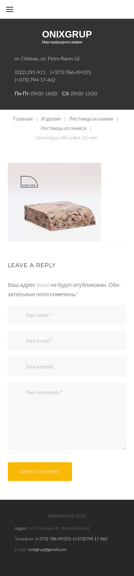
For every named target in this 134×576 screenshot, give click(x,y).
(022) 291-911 (30, 72)
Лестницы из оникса (63, 128)
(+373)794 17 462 (90, 538)
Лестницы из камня (91, 119)
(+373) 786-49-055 (70, 72)
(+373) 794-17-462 (35, 80)
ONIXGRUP (67, 34)
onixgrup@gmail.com (47, 549)
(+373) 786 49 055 (53, 538)
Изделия (51, 119)
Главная (23, 119)
